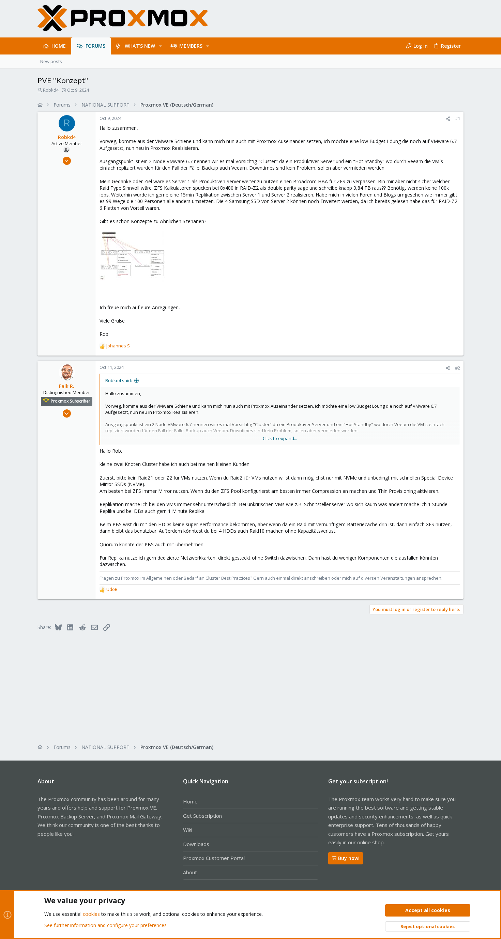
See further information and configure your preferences (105, 925)
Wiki (187, 829)
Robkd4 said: (118, 380)
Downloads (196, 844)
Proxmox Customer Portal (214, 858)
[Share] (448, 118)
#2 (457, 368)
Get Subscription (202, 815)
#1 (457, 118)
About (190, 872)
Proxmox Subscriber (70, 401)
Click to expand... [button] (280, 438)
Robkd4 (51, 90)
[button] (160, 46)
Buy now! (349, 858)
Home (190, 801)
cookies (91, 914)
